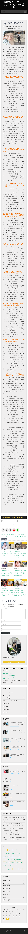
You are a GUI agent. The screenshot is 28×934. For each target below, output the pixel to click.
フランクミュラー (7, 869)
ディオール (18, 859)
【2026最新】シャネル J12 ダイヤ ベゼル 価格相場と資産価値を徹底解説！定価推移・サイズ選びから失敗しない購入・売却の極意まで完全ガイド (17, 748)
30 (7, 918)
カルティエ (19, 862)
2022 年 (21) (7, 891)
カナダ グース (6, 859)
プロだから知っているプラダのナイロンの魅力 (12, 534)
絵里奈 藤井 (17, 26)
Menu (3, 11)
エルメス (5, 856)
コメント (4, 608)
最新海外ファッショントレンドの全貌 (14, 4)
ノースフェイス (7, 853)
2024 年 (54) (7, 885)
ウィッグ (7, 695)
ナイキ (5, 850)
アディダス (6, 865)
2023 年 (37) (7, 888)
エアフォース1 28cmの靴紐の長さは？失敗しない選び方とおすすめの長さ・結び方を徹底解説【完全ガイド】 (17, 740)
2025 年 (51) (7, 883)
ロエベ (10, 856)
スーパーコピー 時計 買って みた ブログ (17, 794)
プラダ (20, 869)
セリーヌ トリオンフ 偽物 (9, 675)
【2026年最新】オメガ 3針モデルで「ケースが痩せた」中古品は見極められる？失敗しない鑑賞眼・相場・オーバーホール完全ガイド (17, 733)
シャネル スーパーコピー (9, 677)
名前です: (5, 657)
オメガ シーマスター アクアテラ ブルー (17, 778)
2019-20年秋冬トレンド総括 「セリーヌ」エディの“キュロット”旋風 (7, 553)
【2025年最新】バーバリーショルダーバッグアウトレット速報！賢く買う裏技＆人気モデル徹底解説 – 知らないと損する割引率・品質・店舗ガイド (20, 592)
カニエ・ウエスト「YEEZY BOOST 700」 (16, 536)
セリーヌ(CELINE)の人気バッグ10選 (10, 520)
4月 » (7, 920)
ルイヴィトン (16, 850)
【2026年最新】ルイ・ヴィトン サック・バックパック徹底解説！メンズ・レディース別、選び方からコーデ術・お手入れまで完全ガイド (7, 592)
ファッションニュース (10, 700)
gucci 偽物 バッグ (7, 673)
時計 (6, 703)
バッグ (11, 542)
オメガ (20, 853)
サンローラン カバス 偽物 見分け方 (17, 801)
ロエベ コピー (6, 678)
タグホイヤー (13, 865)
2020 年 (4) (6, 897)
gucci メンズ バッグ (14, 785)
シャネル (10, 850)
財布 (6, 709)
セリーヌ (21, 520)
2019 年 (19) (7, 900)
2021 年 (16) (7, 894)
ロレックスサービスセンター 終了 (11, 833)
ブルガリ (5, 862)
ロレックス (15, 853)
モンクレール (16, 856)
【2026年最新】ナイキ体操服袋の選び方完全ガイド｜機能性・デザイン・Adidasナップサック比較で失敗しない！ (17, 756)
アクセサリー (8, 692)
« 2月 (4, 920)
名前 (3, 620)
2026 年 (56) (7, 880)
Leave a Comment (12, 28)
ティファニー (12, 862)
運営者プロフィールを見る (14, 662)
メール (3, 624)
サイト (3, 628)
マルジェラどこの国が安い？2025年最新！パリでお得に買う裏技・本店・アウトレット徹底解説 (17, 771)
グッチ (13, 859)
